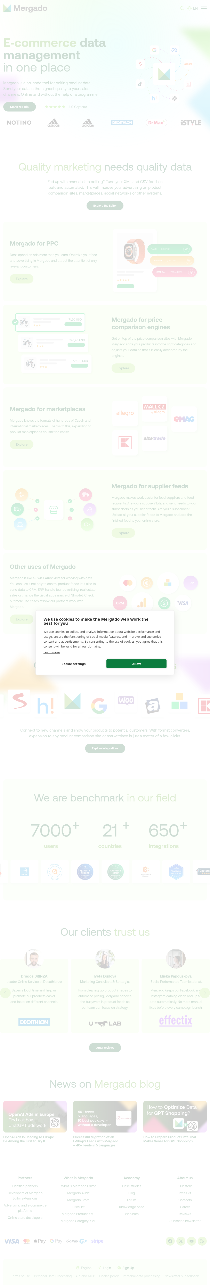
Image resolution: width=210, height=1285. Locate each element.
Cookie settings (74, 664)
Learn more (51, 652)
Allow (136, 664)
